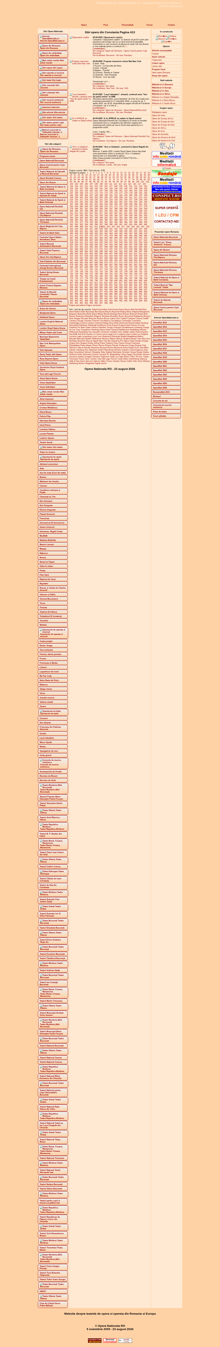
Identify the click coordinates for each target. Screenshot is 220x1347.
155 (91, 191)
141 (101, 188)
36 (133, 175)
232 (76, 202)
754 (126, 274)
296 (76, 211)
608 (116, 253)
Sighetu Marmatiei (113, 352)
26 (94, 175)
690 (126, 265)
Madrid (124, 336)
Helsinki (143, 330)
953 (81, 303)
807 (71, 283)
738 (126, 271)
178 (126, 193)
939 (91, 301)
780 (96, 278)
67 (90, 179)
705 (121, 267)
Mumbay (73, 341)
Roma (125, 347)
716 (96, 269)
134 (145, 186)
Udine (125, 359)
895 (111, 294)
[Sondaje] (167, 176)
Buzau (106, 318)
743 (71, 274)
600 (76, 253)
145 (121, 188)
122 (86, 186)
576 (116, 249)
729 (81, 271)
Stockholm (137, 354)
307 (131, 211)
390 (145, 222)
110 (106, 184)
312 (76, 213)
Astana (115, 309)
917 (140, 296)
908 (96, 296)
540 (96, 244)
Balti (83, 312)
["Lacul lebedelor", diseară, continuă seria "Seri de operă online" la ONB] (81, 101)
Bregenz (97, 316)
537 (81, 244)
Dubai (137, 323)
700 (96, 267)
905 (81, 296)
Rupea (131, 347)
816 (116, 283)
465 (121, 233)
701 (101, 267)
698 (86, 267)
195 (131, 195)
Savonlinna (79, 352)
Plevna (101, 345)
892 (96, 294)
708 (135, 267)
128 (116, 186)
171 (91, 193)
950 (145, 301)
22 (78, 175)
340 (135, 215)
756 (135, 274)
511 (111, 240)
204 (96, 197)
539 (91, 244)
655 (111, 260)
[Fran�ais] (171, 39)
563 (131, 247)
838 (145, 285)
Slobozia (73, 354)
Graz (78, 330)
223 (111, 200)
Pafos (102, 343)
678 (145, 262)
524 (96, 242)
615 (71, 256)
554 (86, 247)
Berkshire (82, 314)
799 (111, 280)
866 (126, 289)
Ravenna (95, 347)
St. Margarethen (114, 354)
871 (71, 292)
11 (117, 173)
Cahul (112, 318)
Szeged (88, 356)
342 (145, 215)
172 (96, 193)
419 (133, 226)
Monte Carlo (136, 338)
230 (145, 200)
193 (121, 195)
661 (140, 260)
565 (140, 247)
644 (135, 258)
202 (86, 197)
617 (81, 256)
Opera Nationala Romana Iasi (165, 263)
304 (116, 211)
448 (116, 231)
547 (131, 244)
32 (117, 175)
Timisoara (73, 359)
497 (121, 238)
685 (101, 265)
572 (96, 249)
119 (71, 186)
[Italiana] (171, 36)
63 (74, 179)
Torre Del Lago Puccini (107, 359)
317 (101, 213)
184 (76, 195)
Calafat (124, 318)
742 (145, 271)
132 (135, 186)
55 (125, 177)
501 (140, 238)
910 (106, 296)
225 (121, 200)
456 (76, 233)
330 (86, 215)
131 (130, 186)
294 (145, 209)
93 (109, 182)
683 (91, 265)
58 (137, 177)
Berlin (89, 314)
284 (96, 209)
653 (101, 260)
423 (71, 229)
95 (117, 182)
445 (101, 231)
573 (101, 249)
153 (81, 191)
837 (140, 285)
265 (81, 206)
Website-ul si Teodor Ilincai (163, 103)
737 (121, 271)
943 (111, 301)
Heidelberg (134, 330)
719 (111, 269)
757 (140, 274)
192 (116, 195)
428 (96, 229)
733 (101, 271)
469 (140, 233)
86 (82, 182)
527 (111, 242)
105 (81, 184)
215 (71, 200)
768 (116, 276)
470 (145, 233)
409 (81, 226)
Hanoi (108, 330)
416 (118, 226)
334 (106, 215)
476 (96, 235)
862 (106, 289)
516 (135, 240)
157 (101, 191)
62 (71, 179)
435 (131, 229)
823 (71, 285)
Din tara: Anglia (120, 165)
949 (140, 301)
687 (111, 265)
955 (91, 303)
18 (144, 173)
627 (131, 256)
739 (131, 271)
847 (111, 287)
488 (76, 238)
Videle (129, 361)
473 (81, 235)
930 (126, 298)
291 (131, 209)
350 (106, 218)
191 (111, 195)
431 (111, 229)
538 (86, 244)
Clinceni (95, 321)
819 (130, 283)
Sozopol (102, 354)
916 (135, 296)
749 (101, 274)
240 (116, 202)
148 (135, 188)
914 (125, 296)
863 (111, 289)
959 (111, 303)
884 (135, 292)
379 (91, 222)
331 (91, 215)
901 (140, 294)
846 (106, 287)
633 (81, 258)
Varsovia (89, 361)
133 (140, 186)
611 (131, 253)
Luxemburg (87, 336)
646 (145, 258)
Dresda (131, 323)
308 (135, 211)
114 (125, 184)
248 (76, 204)
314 (86, 213)
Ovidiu (90, 343)
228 (135, 200)
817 (121, 283)
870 (145, 289)
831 (111, 285)
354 (126, 218)
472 (76, 235)
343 (71, 218)
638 (106, 258)
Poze (105, 25)
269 (101, 206)
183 (71, 195)
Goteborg (138, 327)
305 (121, 211)
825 (81, 285)
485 (140, 235)
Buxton (100, 318)
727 (71, 271)
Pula (144, 345)
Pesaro (128, 343)
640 (116, 258)
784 (116, 278)
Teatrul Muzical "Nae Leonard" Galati (163, 286)
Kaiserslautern (142, 332)
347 (91, 218)
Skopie (139, 352)
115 (130, 184)
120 (76, 186)
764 (96, 276)
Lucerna (72, 336)
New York (103, 341)
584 (76, 251)
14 (129, 173)
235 (91, 202)
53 (117, 177)
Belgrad (135, 312)
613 (140, 253)
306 (126, 211)
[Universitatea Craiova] (167, 192)
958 (106, 303)
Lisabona (121, 334)
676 (135, 262)
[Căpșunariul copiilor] (79, 37)
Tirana (81, 359)
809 (81, 283)
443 (91, 231)
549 (140, 244)
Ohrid (132, 341)
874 (86, 292)
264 (76, 206)
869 (140, 289)
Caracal (139, 318)
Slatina (146, 352)
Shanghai (96, 352)
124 (96, 186)
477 (101, 235)
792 (76, 280)
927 (111, 298)
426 (86, 229)
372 (135, 220)
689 (121, 265)
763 (91, 276)
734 (106, 271)
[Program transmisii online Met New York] (81, 63)
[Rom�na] (161, 36)
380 (96, 222)
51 (109, 177)
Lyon (100, 336)
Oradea (138, 341)
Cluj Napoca (105, 321)
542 (106, 244)
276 (135, 206)
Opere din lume (158, 115)
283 (91, 209)
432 (116, 229)
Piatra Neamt (86, 345)
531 (131, 242)
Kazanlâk (73, 334)
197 (140, 195)
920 (76, 298)
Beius (129, 312)
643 (131, 258)
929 (121, 298)
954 (86, 303)
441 (81, 231)
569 (81, 249)
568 (76, 249)
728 (76, 271)
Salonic (72, 350)
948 (135, 301)
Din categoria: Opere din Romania (107, 51)
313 (81, 213)
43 (78, 177)
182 (145, 193)
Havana (114, 330)
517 (140, 240)
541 (101, 244)
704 (116, 267)
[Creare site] (166, 228)
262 (145, 204)
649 (81, 260)
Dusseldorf (74, 325)
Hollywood (73, 332)
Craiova (90, 323)
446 (106, 231)
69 (98, 179)
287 (111, 209)
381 (101, 222)
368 (116, 220)
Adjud (94, 309)
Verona (123, 361)
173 (101, 193)
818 (125, 283)
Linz (115, 334)
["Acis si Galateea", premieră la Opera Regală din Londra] (81, 151)
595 (131, 251)
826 (86, 285)
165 (140, 191)
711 (71, 269)
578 (126, 249)
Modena (126, 338)
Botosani (134, 314)
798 (106, 280)
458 (86, 233)
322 (125, 213)
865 (121, 289)
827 (91, 285)
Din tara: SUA (122, 88)
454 (145, 231)
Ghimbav (102, 327)
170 (86, 193)
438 (145, 229)
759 (71, 276)
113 (120, 184)
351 (111, 218)
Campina (131, 318)
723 (130, 269)
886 (145, 292)
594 (126, 251)
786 (126, 278)
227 (131, 200)
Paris (116, 343)
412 (96, 226)
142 (106, 188)
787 (131, 278)
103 (71, 184)
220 (96, 200)
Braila (140, 314)
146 (126, 188)
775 (71, 278)
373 (140, 220)
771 (131, 276)
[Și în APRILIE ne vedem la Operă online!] (81, 120)
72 (109, 179)
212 (135, 197)
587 (91, 251)
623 (111, 256)
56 (129, 177)
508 (96, 240)
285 (101, 209)
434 (126, 229)
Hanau (102, 330)
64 (78, 179)
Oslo (78, 343)
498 (126, 238)
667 (91, 262)
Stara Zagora (126, 354)
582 (145, 249)
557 (101, 247)
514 (125, 240)
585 (81, 251)
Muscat (89, 341)
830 (106, 285)
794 (86, 280)
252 (96, 204)
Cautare (155, 54)
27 (98, 175)
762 (86, 276)
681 (81, 265)
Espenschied (124, 325)
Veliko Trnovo (106, 361)
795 (91, 280)
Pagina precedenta (77, 305)
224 (116, 200)
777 (81, 278)
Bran (146, 314)
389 (140, 222)
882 (126, 292)
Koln (84, 334)
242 (126, 202)
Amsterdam (102, 309)
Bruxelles (114, 316)
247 (71, 204)
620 (96, 256)
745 (81, 274)
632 (76, 258)
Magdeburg (132, 336)
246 (145, 202)
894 (106, 294)
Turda (119, 359)
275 (131, 206)
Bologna (113, 314)
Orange (145, 341)
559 (111, 247)
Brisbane (106, 316)
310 (145, 211)
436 (135, 229)
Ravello (87, 347)
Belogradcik (144, 312)
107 (91, 184)
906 (86, 296)
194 (126, 195)
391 (71, 224)
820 (135, 283)
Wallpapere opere (159, 112)
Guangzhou (86, 330)
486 (145, 235)
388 (135, 222)
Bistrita (107, 314)
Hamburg (95, 330)
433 (121, 229)
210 (126, 197)
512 (116, 240)
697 (81, 267)
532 (135, 242)
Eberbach (83, 325)
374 (145, 220)
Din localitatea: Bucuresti (103, 55)
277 (140, 206)
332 (96, 215)
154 (86, 191)
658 (126, 260)
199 (71, 197)
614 (145, 253)
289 (121, 209)
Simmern (126, 352)
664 (76, 262)
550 (145, 244)
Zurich (104, 363)
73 (113, 179)
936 (76, 301)
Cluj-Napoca (116, 321)
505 (81, 240)
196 (135, 195)
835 (131, 285)
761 (81, 276)
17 (140, 173)
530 (126, 242)
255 (111, 204)
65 (82, 179)
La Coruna (97, 334)
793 (81, 280)
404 (135, 224)
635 (91, 258)
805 (140, 280)
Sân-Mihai (144, 347)
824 (76, 285)
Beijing (123, 312)
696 (76, 267)
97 (125, 182)
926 (106, 298)
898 (126, 294)
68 (94, 179)
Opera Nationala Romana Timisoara (165, 271)
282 (86, 209)
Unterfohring (134, 359)
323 (130, 213)
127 (111, 186)
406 (145, 224)
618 (86, 256)
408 (76, 226)
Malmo (140, 336)
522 (86, 242)
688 (116, 265)
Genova (94, 327)
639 (111, 258)
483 (131, 235)
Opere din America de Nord (163, 137)
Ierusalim (96, 332)
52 (113, 177)
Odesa (126, 341)
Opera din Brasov (162, 250)
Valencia (143, 359)
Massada (81, 338)
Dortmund (123, 323)
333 (101, 215)
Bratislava (80, 316)
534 (145, 242)
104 (76, 184)
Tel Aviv (139, 356)
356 (135, 218)
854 (145, 287)
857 (81, 289)
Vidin (135, 361)
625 (121, 256)
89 (94, 182)
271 (111, 206)
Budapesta (138, 316)
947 (131, 301)
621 (101, 256)
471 (71, 235)
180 (135, 193)
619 (91, 256)
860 (96, 289)
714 (86, 269)
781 (101, 278)
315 (91, 213)
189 (101, 195)
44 (82, 177)
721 (121, 269)
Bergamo (73, 314)
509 (101, 240)
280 (76, 209)
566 (145, 247)
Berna (94, 314)
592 (116, 251)
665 (81, 262)
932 (135, 298)
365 (101, 220)
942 (106, 301)
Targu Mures (124, 356)
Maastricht (106, 336)
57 (133, 177)
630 (145, 256)
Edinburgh (92, 325)
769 (121, 276)
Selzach (87, 352)
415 (113, 226)
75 (121, 179)
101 (142, 182)
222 (106, 200)
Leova (104, 334)
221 (101, 200)
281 (81, 209)
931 (131, 298)
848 (116, 287)
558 (106, 247)
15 (133, 173)
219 (91, 200)
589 (101, 251)
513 (121, 240)
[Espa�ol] (166, 41)
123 (91, 186)
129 (121, 186)
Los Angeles (143, 334)
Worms (82, 363)
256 (116, 204)
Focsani (141, 325)
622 (106, 256)
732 (96, 271)
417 (123, 226)
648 (76, 260)
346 (86, 218)
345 (81, 218)
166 (145, 191)
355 (131, 218)
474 (86, 235)
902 (145, 294)
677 (140, 262)
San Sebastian (91, 350)
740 (135, 271)
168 (76, 193)
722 (125, 269)
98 (129, 182)
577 (121, 249)
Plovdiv (115, 345)
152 (76, 191)
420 (138, 226)
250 (86, 204)
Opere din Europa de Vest (163, 122)
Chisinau (88, 321)
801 (121, 280)
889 (81, 294)
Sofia (79, 354)
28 (102, 175)
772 (135, 276)
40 (148, 175)
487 (71, 238)
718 (106, 269)
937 (81, 301)
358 (145, 218)
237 (101, 202)
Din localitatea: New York (103, 88)
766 (106, 276)
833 (121, 285)
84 (74, 182)
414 (108, 226)
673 (121, 262)
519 (71, 242)
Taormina (96, 356)
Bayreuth (116, 312)
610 (126, 253)
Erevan (115, 325)
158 (106, 191)
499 (131, 238)
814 (106, 283)
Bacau (127, 309)
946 (126, 301)
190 (106, 195)
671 (111, 262)
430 (106, 229)
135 (71, 188)
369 (121, 220)
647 (71, 260)
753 (121, 274)
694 (145, 265)
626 (126, 256)
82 (148, 179)
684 (96, 265)
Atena (121, 309)
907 (91, 296)
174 (106, 193)
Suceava (73, 356)
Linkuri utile (157, 66)
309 (140, 211)
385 (121, 222)
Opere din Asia (158, 131)
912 (116, 296)
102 (147, 182)
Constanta (136, 321)
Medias (88, 338)
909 (101, 296)
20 (71, 175)
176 (116, 193)
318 (106, 213)
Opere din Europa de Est (162, 118)
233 (81, 202)
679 (71, 265)
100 (137, 182)
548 (135, 244)
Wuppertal (89, 363)
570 (86, 249)
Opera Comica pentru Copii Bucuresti (166, 308)
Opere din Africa (159, 128)
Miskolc (119, 338)
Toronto (93, 359)
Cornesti (83, 323)
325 (140, 213)
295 (71, 211)
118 (144, 184)
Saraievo (126, 350)
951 (71, 303)
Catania (72, 321)
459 (91, 233)
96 (121, 182)
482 (126, 235)
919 (71, 298)
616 (76, 256)
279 (71, 209)
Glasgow (117, 327)
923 (91, 298)
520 (76, 242)
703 (111, 267)
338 (126, 215)
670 (106, 262)
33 (121, 175)
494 (106, 238)
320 (116, 213)
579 (131, 249)
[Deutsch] (160, 39)
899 (131, 294)
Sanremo (117, 350)
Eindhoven (101, 325)
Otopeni (83, 343)
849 (121, 287)
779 (91, 278)
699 (91, 267)
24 (86, 175)
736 (116, 271)
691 (131, 265)
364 (96, 220)
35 (129, 175)
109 (101, 184)
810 (86, 283)
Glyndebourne (128, 327)
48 (98, 177)
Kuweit (89, 334)
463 (111, 233)
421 (143, 226)
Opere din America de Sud (163, 140)
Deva (111, 323)
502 (145, 238)
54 (121, 177)
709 (140, 267)
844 (96, 287)
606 (106, 253)
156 (96, 191)
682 (86, 265)
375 (71, 222)
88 (90, 182)
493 (101, 238)
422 (148, 226)
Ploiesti (108, 345)
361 (81, 220)
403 (131, 224)
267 (91, 206)
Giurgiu (110, 327)
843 (91, 287)
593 (121, 251)
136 (76, 188)
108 (96, 184)
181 (140, 193)
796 (96, 280)
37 (137, 175)
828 (96, 285)
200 (76, 197)
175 (111, 193)
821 (140, 283)
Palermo (109, 343)
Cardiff (145, 318)
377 (81, 222)
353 (121, 218)
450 (126, 231)
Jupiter (132, 332)
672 (116, 262)
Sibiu (103, 352)
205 (101, 197)
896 (116, 294)
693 (140, 265)
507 (91, 240)
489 (81, 238)
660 (135, 260)
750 (106, 274)
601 (81, 253)
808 (76, 283)
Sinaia (133, 352)
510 (106, 240)
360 (76, 220)
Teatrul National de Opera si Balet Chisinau (166, 293)
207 (111, 197)
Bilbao (100, 314)
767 (111, 276)
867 (131, 289)
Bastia (102, 312)
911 (111, 296)
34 (125, 175)
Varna (82, 361)
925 (101, 298)
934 (145, 298)
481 (121, 235)
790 (145, 278)
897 (121, 294)
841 (81, 287)
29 (106, 175)
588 (96, 251)
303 (111, 211)
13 (125, 173)
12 (121, 173)
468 (135, 233)
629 (140, 256)
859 (91, 289)
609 (121, 253)
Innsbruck (105, 332)
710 (145, 267)
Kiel (79, 334)
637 (101, 258)
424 (76, 229)
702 (106, 267)
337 (121, 215)
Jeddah (125, 332)
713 (81, 269)
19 (148, 173)
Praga (131, 345)
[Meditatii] (167, 166)
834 (126, 285)
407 (71, 226)
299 (91, 211)
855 (71, 289)
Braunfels (89, 316)
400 (116, 224)
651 (91, 260)
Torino (87, 359)
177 (121, 193)
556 (96, 247)
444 (96, 231)
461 (101, 233)
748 (96, 274)
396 (96, 224)
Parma (121, 343)
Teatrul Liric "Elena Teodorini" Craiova (162, 243)
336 (116, 215)
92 (106, 182)
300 (96, 211)
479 (111, 235)
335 (111, 215)
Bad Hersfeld (136, 309)
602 (86, 253)
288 (116, 209)
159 (111, 191)
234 (86, 202)
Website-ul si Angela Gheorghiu (165, 97)
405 (140, 224)
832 (116, 285)
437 (140, 229)
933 (140, 298)
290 (126, 209)
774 (145, 276)
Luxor (94, 336)
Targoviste (104, 356)
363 (91, 220)
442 (86, 231)
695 (71, 267)
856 (76, 289)
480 (116, 235)
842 (86, 287)
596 (135, 251)
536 (76, 244)
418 (128, 226)
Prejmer (138, 345)
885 (140, 292)
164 (135, 191)
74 (117, 179)
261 (140, 204)
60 (145, 177)
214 (145, 197)
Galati (88, 327)
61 (148, 177)
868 (135, 289)
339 (131, 215)
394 (86, 224)
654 (106, 260)
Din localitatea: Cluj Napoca (105, 141)
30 (109, 175)
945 (121, 301)
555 (91, 247)
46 (90, 177)
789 (140, 278)
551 (71, 247)
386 (126, 222)
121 (81, 186)
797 (101, 280)
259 (131, 204)
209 (121, 197)
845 (101, 287)
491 (91, 238)
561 (121, 247)
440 (76, 231)
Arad (110, 309)
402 (126, 224)
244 (135, 202)
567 (71, 249)
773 (140, 276)
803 (131, 280)
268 (96, 206)
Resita (110, 347)
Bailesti (77, 312)
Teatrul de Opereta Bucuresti (162, 301)
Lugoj (79, 336)
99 (133, 182)
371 (131, 220)
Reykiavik (118, 347)
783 (111, 278)
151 (71, 191)
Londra (134, 334)
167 (71, 193)
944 (116, 301)
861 (101, 289)
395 (91, 224)
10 (113, 173)
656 (116, 260)
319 (111, 213)
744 (76, 274)
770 (126, 276)
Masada (72, 338)
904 (76, 296)
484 (135, 235)
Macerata (116, 336)
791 (71, 280)
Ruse (137, 347)
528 (116, 242)
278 (145, 206)
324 (135, 213)
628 (135, 256)
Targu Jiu (114, 356)
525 (101, 242)
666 (86, 262)
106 (86, 184)
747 (91, 274)
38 (141, 175)
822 (145, 283)
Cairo (118, 318)
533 (140, 242)
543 (111, 244)
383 (111, 222)
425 (81, 229)
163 (131, 191)
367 (111, 220)
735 (111, 271)
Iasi (90, 332)
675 (131, 262)
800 (116, 280)
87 (86, 182)
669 (101, 262)
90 (98, 182)
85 (78, 182)
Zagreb (98, 363)
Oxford (97, 343)
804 (135, 280)
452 (135, 231)
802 (126, 280)
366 (106, 220)
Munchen (81, 341)
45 (86, 177)
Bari (96, 312)
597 (140, 251)
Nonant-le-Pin (117, 341)
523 (91, 242)
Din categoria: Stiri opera (103, 86)
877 (101, 292)
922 (86, 298)
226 (126, 200)
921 (81, 298)
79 (137, 179)
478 (106, 235)
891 (91, 294)
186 (86, 195)
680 (76, 265)
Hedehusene (124, 330)
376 (76, 222)
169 (81, 193)
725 (140, 269)
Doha (116, 323)
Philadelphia (74, 345)
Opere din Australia (160, 134)
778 (86, 278)
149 (140, 188)
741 (140, 271)
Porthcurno (124, 345)
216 (76, 200)
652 (96, 260)
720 (116, 269)
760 (76, 276)
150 (145, 188)
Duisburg (144, 323)
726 (145, 269)
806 (145, 280)
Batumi (108, 312)
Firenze (134, 325)
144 (116, 188)
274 (126, 206)
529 (121, 242)
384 (116, 222)
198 (145, 195)
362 (86, 220)
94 (113, 182)
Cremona (98, 323)
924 (96, 298)
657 (121, 260)
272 (116, 206)
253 (101, 204)
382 (106, 222)
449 (121, 231)
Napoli (95, 341)
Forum (150, 25)
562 (126, 247)
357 (140, 218)
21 (74, 175)
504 (76, 240)
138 (86, 188)
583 (71, 251)
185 (81, 195)
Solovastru (87, 354)
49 (102, 177)
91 (102, 182)
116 (134, 184)
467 (131, 233)
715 (91, 269)
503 (71, 240)
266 (86, 206)
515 (130, 240)
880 (116, 292)
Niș (109, 341)
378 (86, 222)
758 (145, 274)
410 (86, 226)
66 (86, 179)
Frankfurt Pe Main (77, 327)
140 (96, 188)
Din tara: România (124, 55)
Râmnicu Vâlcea (76, 347)
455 (71, 233)
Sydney (81, 356)
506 (86, 240)
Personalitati (127, 25)
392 (76, 224)
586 (86, 251)
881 (121, 292)
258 (126, 204)
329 (81, 215)
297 (81, 211)
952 (76, 303)
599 (71, 253)
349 (101, 218)
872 (76, 292)
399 (111, 224)
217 (81, 200)
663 (71, 262)
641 (121, 258)
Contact (171, 25)
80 (141, 179)
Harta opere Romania (161, 72)
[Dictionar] (167, 200)
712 (76, 269)
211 (131, 197)
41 (71, 177)
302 (106, 211)
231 (71, 202)
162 (126, 191)
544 (116, 244)
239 (111, 202)
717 (101, 269)
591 (111, 251)
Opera (84, 25)
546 (126, 244)
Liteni (128, 334)
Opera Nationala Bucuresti (166, 237)
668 (96, 262)
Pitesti (95, 345)
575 (111, 249)
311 (71, 213)
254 (106, 204)
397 (101, 224)
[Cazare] (166, 168)
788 (135, 278)
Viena (140, 361)
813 (101, 283)
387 (131, 222)
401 (121, 224)
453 (140, 231)
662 (145, 260)
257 (121, 204)
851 (131, 287)
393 (81, 224)
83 (71, 182)
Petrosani (136, 343)
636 (96, 258)
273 (121, 206)
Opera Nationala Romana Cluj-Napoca (165, 256)
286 (106, 209)
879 (111, 292)
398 (106, 224)
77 (129, 179)
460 (96, 233)
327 (71, 215)
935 (71, 301)
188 (96, 195)
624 (116, 256)
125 (101, 186)
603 (91, 253)
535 (71, 244)
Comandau (126, 321)
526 (106, 242)
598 (145, 251)
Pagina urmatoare (93, 305)
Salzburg (80, 350)
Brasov (72, 316)
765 (101, 276)
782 (106, 278)
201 (81, 197)
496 (116, 238)
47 (94, 177)
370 (126, 220)
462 (106, 233)
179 (131, 193)
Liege (110, 334)
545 (121, 244)
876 (96, 292)
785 (121, 278)
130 (125, 186)
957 (101, 303)
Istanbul (113, 332)
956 (96, 303)
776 (76, 278)
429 (101, 229)
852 (135, 287)
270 (106, 206)
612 (135, 253)
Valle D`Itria (74, 361)
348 (96, 218)
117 (139, 184)
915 (130, 296)
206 (106, 197)
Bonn (120, 314)
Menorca (105, 338)
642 (126, 258)
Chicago (80, 321)
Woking (146, 361)
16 (137, 173)
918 (145, 296)
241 (121, 202)
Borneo (126, 314)
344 (76, 218)
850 (126, 287)
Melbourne (96, 338)
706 (126, 267)
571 (91, 249)
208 (116, 197)
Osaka (72, 343)
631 (71, 258)
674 (126, 262)
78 (133, 179)
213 (140, 197)
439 (71, 231)
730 (86, 271)
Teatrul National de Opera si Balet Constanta (166, 278)
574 (106, 249)
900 (135, 294)
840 (76, 287)
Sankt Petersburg (105, 350)
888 (76, 294)
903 (71, 296)
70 (102, 179)
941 (101, 301)
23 (82, 175)
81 (145, 179)
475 (91, 235)
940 (96, 301)
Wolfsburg (73, 363)
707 (131, 267)
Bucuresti (129, 316)
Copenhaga (74, 323)
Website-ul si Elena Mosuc (163, 100)
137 (81, 188)
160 (116, 191)
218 (86, 200)
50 (106, 177)
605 (101, 253)
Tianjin (146, 356)
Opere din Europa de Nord (163, 125)
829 (101, 285)
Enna (109, 325)
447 (111, 231)
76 (125, 179)
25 (90, 175)
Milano (113, 338)
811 (91, 283)
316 (96, 213)
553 (81, 247)
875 (91, 292)
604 (96, 253)
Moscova (146, 338)
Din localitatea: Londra (102, 165)
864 (116, 289)
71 (106, 179)
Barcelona (90, 312)
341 (140, 215)
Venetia (116, 361)
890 (86, 294)
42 (74, 177)
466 (126, 233)
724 (135, 269)
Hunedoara (83, 332)
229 (140, 200)
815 (111, 283)
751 (111, 274)
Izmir (119, 332)
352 (116, 218)
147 (131, 188)
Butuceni (93, 318)
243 (131, 202)
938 (86, 301)
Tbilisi (132, 356)
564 (135, 247)
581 (140, 249)
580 (135, 249)
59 (141, 177)
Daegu (106, 323)
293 (140, 209)
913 (121, 296)
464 (116, 233)
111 (111, 184)
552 (76, 247)
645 (140, 258)
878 (106, 292)
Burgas (77, 318)
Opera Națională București (135, 110)
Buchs (121, 316)
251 (91, 204)
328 (76, 215)
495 (111, 238)
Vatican (97, 361)
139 (91, 188)
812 (96, 283)
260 (135, 204)
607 (111, 253)
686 (106, 265)
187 (91, 195)
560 (116, 247)
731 (91, 271)
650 (86, 260)
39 (145, 175)
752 (116, 274)
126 (106, 186)
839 (71, 287)
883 (131, 292)
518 (145, 240)
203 (91, 197)
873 (81, 292)
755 (131, 274)
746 (86, 274)
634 (86, 258)
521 (81, 242)
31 (113, 175)
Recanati (103, 347)
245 (140, 202)
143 (111, 188)
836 (135, 285)
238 (106, 202)
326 (145, 213)
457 (81, 233)
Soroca (95, 354)
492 (96, 238)
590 (106, 251)
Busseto (84, 318)
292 (135, 209)
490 (86, 238)
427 (91, 229)
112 (115, 184)
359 (71, 220)
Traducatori (157, 60)
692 (135, 265)
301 (101, 211)
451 (131, 231)
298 (86, 211)
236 (96, 202)
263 (71, 206)
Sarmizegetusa (136, 350)
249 (81, 204)
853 (140, 287)
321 (121, 213)
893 (101, 294)
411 (91, 226)
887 (71, 294)
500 (135, 238)
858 (86, 289)
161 (121, 191)
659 (131, 260)
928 (116, 298)
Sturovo (146, 354)
